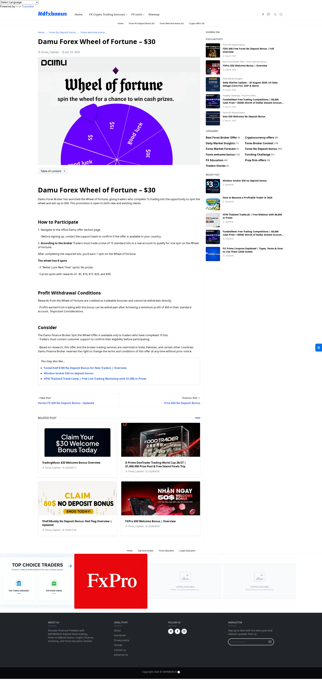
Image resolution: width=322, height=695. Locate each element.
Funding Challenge (231, 95)
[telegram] (170, 631)
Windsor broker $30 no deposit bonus (68, 373)
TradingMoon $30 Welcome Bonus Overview (71, 462)
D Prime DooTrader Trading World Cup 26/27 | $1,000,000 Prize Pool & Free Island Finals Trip (155, 464)
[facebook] (263, 14)
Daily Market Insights (233, 78)
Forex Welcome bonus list (172, 23)
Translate (28, 6)
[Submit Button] (270, 642)
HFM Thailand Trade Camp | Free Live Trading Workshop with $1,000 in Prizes (95, 378)
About (117, 630)
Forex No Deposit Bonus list (141, 23)
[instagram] (268, 14)
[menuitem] (78, 14)
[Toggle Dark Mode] (275, 14)
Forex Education (166, 550)
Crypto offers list (196, 23)
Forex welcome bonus (256, 61)
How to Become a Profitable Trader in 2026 (247, 197)
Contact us (120, 650)
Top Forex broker (146, 550)
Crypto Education (187, 550)
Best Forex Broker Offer (234, 61)
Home (120, 23)
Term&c (118, 645)
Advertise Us (121, 654)
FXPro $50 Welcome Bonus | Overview (150, 521)
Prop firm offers (248, 95)
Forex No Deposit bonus (234, 44)
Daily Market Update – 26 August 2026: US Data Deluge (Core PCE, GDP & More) (250, 84)
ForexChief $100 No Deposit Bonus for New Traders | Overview (85, 368)
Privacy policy (121, 640)
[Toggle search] (281, 14)
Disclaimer (120, 635)
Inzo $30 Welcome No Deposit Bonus (244, 116)
